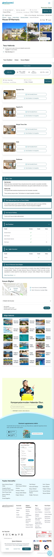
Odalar (16, 60)
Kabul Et (26, 549)
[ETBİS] (36, 547)
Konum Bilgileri (25, 60)
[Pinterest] (19, 534)
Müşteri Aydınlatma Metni (28, 515)
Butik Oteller (46, 486)
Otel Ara (46, 11)
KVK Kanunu (19, 517)
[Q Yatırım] (46, 547)
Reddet (7, 549)
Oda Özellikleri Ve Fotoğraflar (32, 98)
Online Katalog (48, 514)
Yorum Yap (47, 308)
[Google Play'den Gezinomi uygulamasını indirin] (12, 435)
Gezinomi (4, 17)
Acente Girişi (47, 512)
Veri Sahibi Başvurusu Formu (28, 521)
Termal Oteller (46, 491)
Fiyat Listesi (27, 66)
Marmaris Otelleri (24, 17)
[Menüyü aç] (49, 3)
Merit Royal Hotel (6, 492)
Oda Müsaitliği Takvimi (32, 94)
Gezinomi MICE (29, 527)
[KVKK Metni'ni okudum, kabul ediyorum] (11, 410)
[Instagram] (6, 534)
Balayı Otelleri (33, 489)
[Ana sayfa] (8, 3)
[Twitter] (9, 534)
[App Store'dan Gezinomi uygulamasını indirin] (12, 431)
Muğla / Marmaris (33, 495)
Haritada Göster (15, 289)
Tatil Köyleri (32, 484)
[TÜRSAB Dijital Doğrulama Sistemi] (44, 534)
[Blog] (22, 534)
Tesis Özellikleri (7, 60)
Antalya (18, 488)
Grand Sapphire (6, 498)
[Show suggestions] (14, 11)
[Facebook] (3, 534)
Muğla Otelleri (16, 17)
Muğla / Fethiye (47, 489)
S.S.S (17, 512)
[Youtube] (12, 534)
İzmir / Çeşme (46, 484)
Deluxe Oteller (46, 493)
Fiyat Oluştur (48, 81)
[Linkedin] (16, 534)
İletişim (18, 510)
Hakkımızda (19, 508)
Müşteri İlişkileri (29, 525)
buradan (20, 545)
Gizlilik (17, 515)
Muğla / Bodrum (20, 495)
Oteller (9, 17)
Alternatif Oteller (33, 486)
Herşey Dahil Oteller (21, 493)
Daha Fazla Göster (9, 275)
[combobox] (7, 12)
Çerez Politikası (38, 512)
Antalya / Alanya (20, 490)
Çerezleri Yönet (17, 549)
